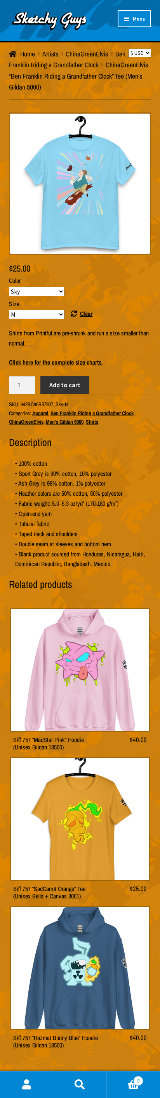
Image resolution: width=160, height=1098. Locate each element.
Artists (50, 53)
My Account (26, 1085)
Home (27, 53)
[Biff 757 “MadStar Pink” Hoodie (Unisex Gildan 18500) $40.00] (80, 670)
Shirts (92, 421)
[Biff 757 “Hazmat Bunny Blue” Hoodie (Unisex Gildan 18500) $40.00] (80, 968)
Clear (86, 313)
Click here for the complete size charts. (56, 362)
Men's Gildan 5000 (64, 421)
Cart (123, 1078)
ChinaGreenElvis (87, 53)
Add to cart (64, 385)
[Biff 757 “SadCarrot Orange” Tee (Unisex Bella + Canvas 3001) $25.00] (80, 819)
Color (15, 280)
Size (14, 304)
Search (79, 1085)
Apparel (40, 413)
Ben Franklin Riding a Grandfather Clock (92, 413)
